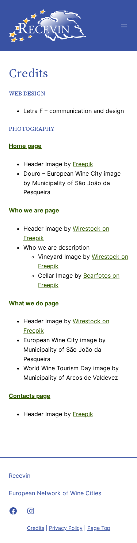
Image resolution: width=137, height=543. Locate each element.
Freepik (83, 164)
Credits (35, 528)
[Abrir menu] (123, 25)
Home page (25, 145)
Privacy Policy (66, 528)
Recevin (19, 475)
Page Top (98, 528)
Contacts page (29, 395)
